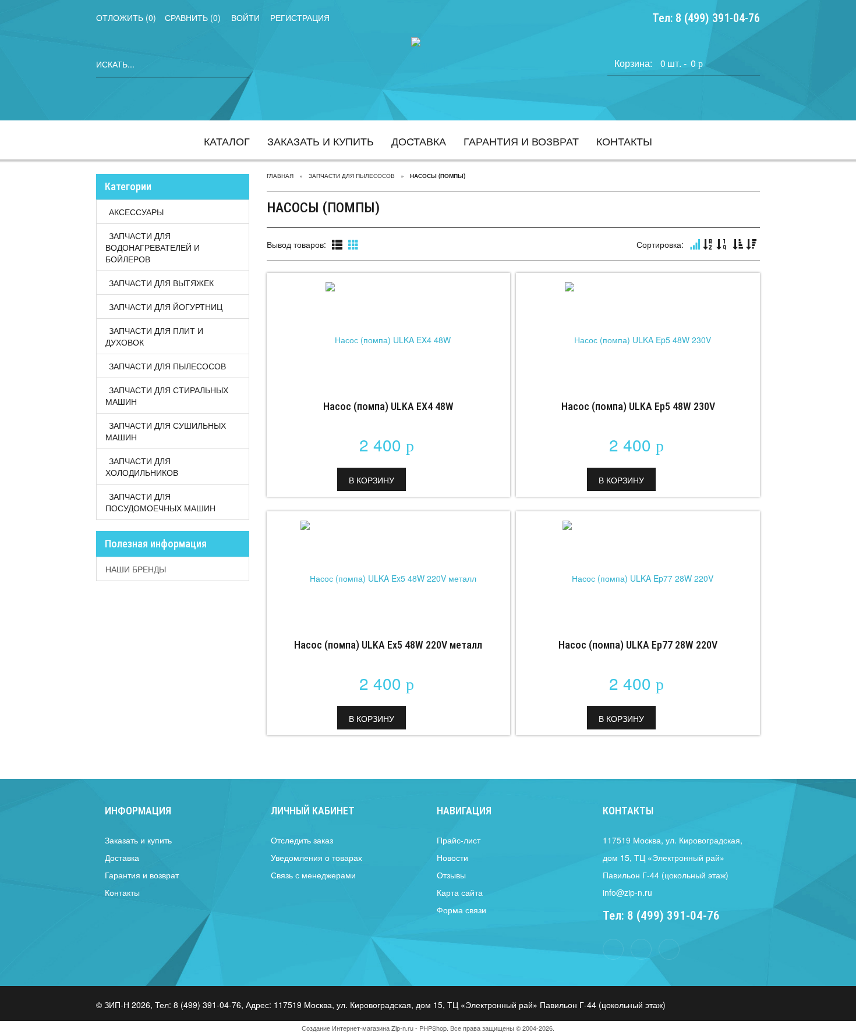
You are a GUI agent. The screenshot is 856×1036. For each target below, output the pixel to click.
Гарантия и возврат (521, 140)
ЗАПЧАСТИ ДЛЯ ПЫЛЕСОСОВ (167, 366)
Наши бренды (135, 569)
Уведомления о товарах (316, 857)
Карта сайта (460, 892)
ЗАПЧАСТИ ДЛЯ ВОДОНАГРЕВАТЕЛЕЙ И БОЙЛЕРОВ (152, 247)
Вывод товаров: (296, 244)
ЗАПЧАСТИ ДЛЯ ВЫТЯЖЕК (161, 283)
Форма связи (461, 910)
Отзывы (451, 875)
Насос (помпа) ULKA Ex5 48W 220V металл (388, 645)
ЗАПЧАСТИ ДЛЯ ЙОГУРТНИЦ (165, 306)
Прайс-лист (458, 840)
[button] (371, 479)
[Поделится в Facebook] (613, 949)
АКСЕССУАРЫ (136, 212)
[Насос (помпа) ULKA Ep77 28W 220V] (638, 569)
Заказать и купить (320, 140)
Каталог (227, 140)
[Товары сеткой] (353, 244)
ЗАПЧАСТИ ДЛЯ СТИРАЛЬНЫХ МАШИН (166, 395)
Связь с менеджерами (313, 875)
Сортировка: (660, 244)
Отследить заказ (302, 840)
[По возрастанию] (738, 244)
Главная (280, 176)
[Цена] (721, 244)
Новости (452, 857)
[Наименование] (708, 244)
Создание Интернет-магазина (346, 1028)
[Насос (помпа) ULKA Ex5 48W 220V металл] (389, 569)
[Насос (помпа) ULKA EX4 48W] (389, 331)
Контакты (624, 140)
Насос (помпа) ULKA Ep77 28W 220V (637, 645)
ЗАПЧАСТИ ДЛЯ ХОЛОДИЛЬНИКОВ (141, 466)
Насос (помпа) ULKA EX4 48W (388, 406)
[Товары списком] (337, 244)
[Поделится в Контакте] (641, 949)
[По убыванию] (751, 244)
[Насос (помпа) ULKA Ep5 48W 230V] (638, 331)
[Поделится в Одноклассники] (669, 949)
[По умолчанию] (694, 244)
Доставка (418, 140)
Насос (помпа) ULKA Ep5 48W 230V (638, 406)
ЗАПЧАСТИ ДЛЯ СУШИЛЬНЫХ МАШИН (165, 431)
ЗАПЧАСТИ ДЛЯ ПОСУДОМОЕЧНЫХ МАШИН (160, 502)
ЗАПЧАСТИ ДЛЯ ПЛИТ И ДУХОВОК (154, 336)
